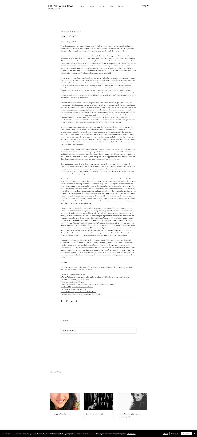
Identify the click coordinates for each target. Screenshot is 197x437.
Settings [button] (165, 434)
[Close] (194, 433)
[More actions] (135, 31)
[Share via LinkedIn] (72, 301)
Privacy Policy (131, 434)
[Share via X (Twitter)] (67, 301)
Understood (186, 434)
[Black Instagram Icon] (145, 6)
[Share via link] (77, 301)
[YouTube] (148, 6)
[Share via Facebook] (61, 301)
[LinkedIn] (143, 6)
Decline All (174, 434)
